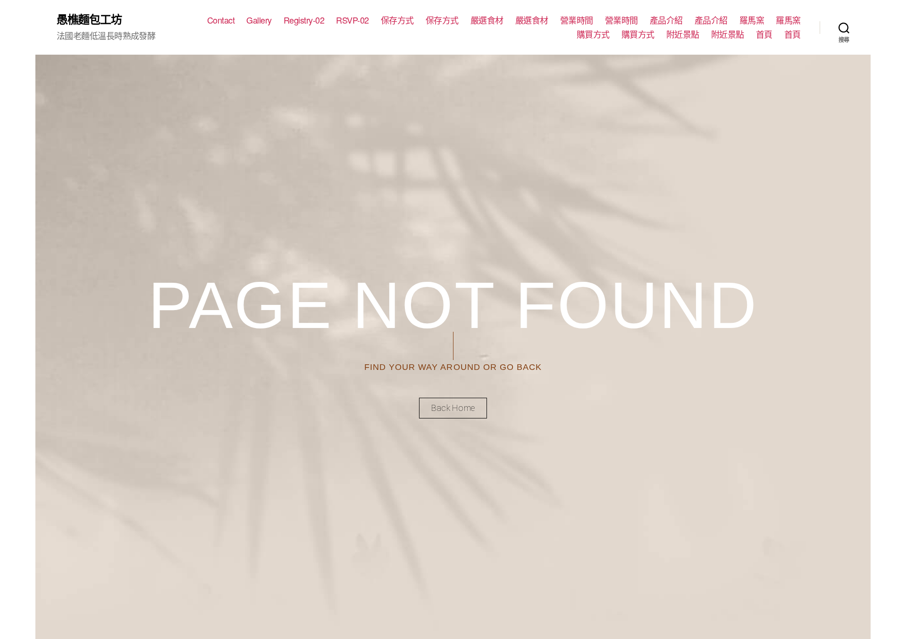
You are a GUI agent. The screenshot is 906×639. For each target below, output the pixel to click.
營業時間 (576, 20)
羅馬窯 (751, 20)
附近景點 (682, 34)
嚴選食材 (486, 20)
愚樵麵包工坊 (89, 19)
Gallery (259, 20)
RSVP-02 (352, 20)
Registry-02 (304, 20)
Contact (221, 20)
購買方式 (593, 34)
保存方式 (397, 20)
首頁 (764, 34)
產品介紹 (666, 20)
